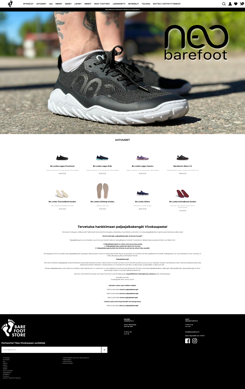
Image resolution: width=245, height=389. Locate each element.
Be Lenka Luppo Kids (102, 166)
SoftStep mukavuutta (102, 205)
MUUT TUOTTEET (102, 4)
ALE (51, 4)
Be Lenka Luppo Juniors (142, 166)
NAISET (68, 4)
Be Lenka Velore (142, 202)
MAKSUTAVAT (67, 359)
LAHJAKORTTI (119, 4)
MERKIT (88, 4)
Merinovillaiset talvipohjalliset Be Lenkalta (62, 205)
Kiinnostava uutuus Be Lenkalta (142, 205)
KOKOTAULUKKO (68, 363)
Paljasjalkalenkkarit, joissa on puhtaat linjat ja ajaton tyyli (182, 170)
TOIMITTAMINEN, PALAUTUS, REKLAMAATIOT (76, 358)
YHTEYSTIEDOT (67, 361)
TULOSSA (146, 4)
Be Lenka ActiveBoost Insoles (182, 202)
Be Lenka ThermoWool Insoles (62, 202)
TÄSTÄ (202, 335)
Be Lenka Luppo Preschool (62, 166)
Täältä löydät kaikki (122, 289)
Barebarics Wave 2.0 (183, 166)
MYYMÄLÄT (28, 4)
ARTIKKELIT (133, 4)
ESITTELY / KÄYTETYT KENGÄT (167, 4)
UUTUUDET (41, 4)
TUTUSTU (16, 130)
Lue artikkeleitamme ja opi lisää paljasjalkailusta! (122, 9)
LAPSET (78, 4)
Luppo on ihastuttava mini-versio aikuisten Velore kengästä (62, 170)
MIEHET (59, 4)
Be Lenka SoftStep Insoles (102, 202)
